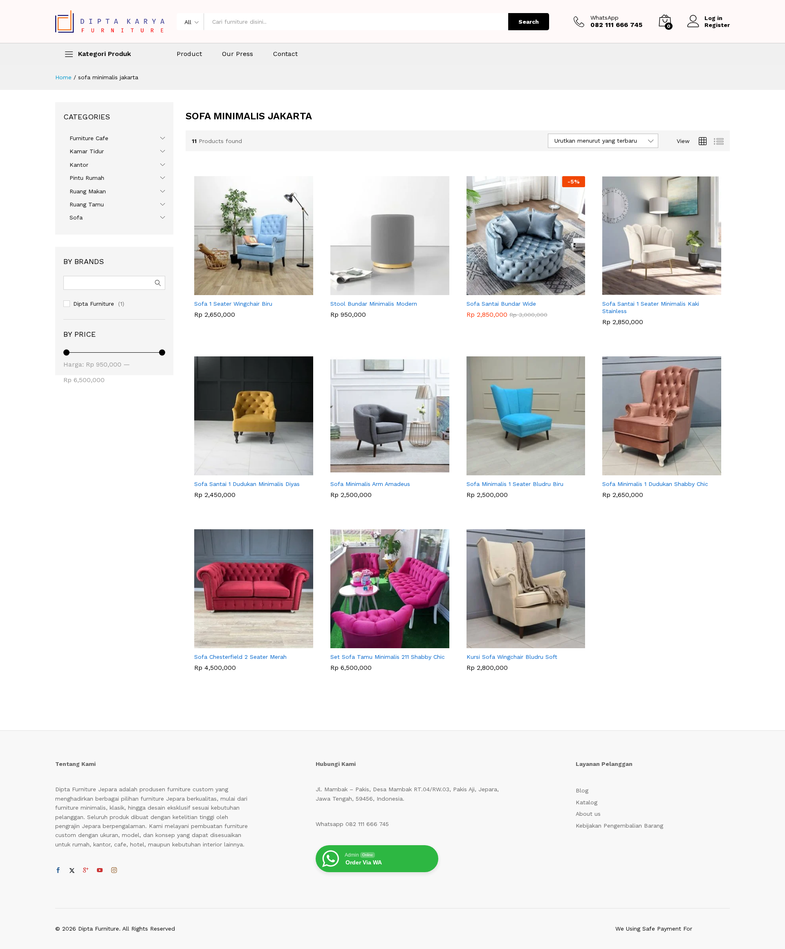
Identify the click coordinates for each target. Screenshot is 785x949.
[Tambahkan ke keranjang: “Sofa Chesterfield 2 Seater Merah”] (244, 643)
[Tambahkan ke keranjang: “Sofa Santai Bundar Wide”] (516, 290)
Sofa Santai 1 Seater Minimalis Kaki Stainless (650, 307)
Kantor (79, 164)
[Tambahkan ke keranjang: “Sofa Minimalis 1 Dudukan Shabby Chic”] (652, 470)
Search (528, 21)
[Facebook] (58, 870)
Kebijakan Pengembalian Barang (619, 825)
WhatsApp (604, 17)
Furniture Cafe (89, 138)
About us (588, 813)
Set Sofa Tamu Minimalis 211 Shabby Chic (387, 657)
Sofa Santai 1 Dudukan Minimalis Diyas (247, 484)
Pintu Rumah (87, 178)
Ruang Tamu (87, 204)
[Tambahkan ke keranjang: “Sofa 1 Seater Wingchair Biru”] (244, 290)
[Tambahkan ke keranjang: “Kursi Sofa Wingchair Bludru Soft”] (516, 643)
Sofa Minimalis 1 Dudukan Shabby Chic (655, 484)
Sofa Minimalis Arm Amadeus (370, 484)
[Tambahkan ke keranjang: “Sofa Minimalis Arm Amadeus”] (380, 470)
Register (717, 25)
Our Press (237, 54)
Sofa (76, 217)
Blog (582, 790)
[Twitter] (72, 870)
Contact (285, 54)
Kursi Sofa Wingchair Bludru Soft (512, 657)
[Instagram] (114, 870)
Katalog (586, 802)
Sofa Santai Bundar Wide (501, 303)
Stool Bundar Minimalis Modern (373, 303)
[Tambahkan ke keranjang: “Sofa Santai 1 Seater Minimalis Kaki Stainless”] (652, 290)
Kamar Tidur (87, 151)
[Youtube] (100, 870)
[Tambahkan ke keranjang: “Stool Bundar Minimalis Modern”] (380, 290)
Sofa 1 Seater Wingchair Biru (233, 303)
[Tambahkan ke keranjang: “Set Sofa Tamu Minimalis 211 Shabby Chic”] (380, 643)
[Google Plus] (86, 870)
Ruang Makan (88, 191)
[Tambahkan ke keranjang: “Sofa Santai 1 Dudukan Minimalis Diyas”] (244, 470)
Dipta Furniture (93, 303)
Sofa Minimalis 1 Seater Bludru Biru (515, 484)
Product (189, 54)
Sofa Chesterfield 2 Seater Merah (240, 657)
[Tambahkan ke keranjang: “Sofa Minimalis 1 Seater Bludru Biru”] (516, 470)
